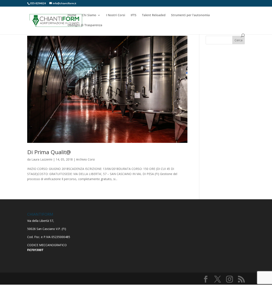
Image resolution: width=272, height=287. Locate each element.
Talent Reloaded (154, 15)
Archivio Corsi (85, 159)
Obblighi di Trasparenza (85, 25)
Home (72, 15)
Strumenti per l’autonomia (190, 15)
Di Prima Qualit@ (49, 152)
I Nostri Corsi (115, 15)
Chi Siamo (89, 15)
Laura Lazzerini (41, 159)
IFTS (133, 15)
